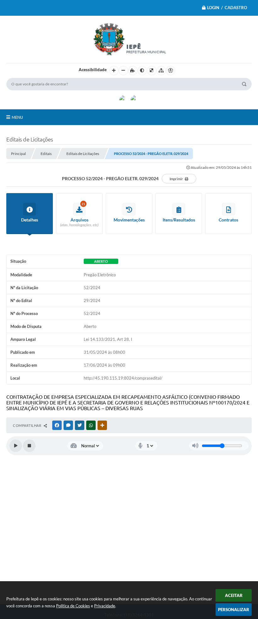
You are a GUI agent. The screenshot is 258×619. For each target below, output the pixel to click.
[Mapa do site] (161, 70)
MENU (17, 117)
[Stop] (29, 445)
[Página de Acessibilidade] (170, 70)
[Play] (15, 445)
